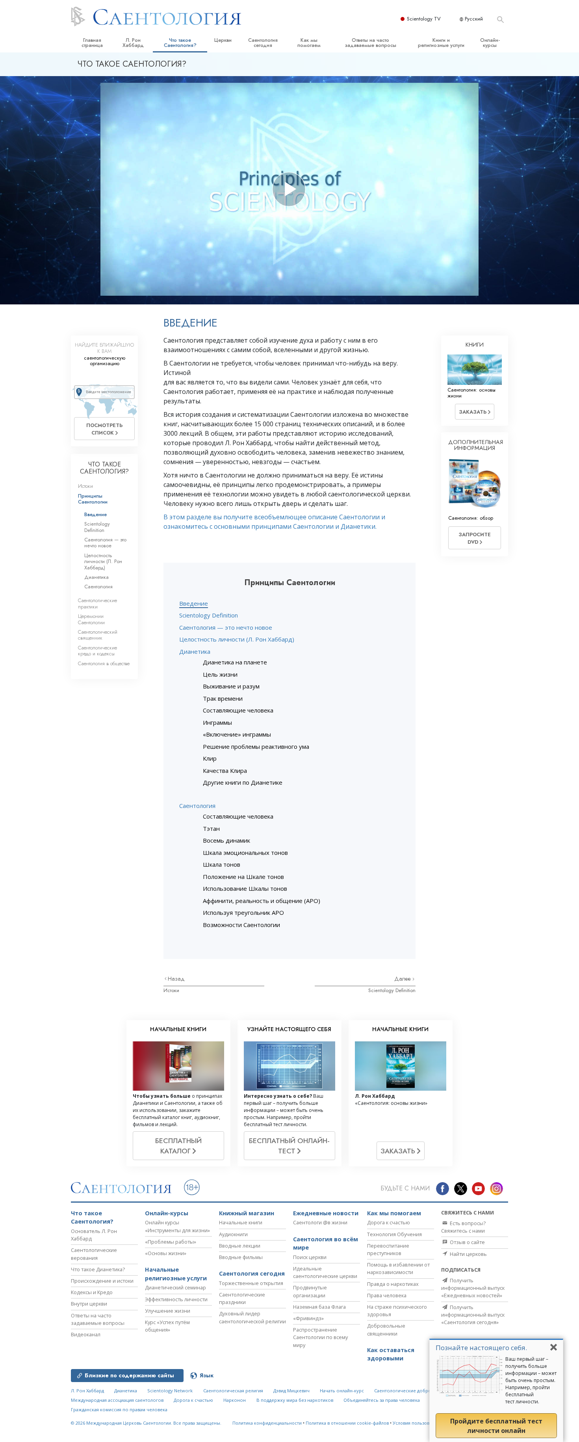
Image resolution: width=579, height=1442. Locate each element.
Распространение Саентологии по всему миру (320, 1337)
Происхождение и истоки (102, 1280)
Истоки (171, 990)
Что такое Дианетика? (98, 1269)
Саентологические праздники (242, 1298)
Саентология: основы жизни (471, 392)
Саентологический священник (97, 635)
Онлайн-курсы (490, 42)
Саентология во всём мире (325, 1243)
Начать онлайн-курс (342, 1390)
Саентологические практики (97, 603)
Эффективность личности (176, 1299)
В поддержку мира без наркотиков (294, 1400)
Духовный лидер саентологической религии (252, 1317)
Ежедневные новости (325, 1213)
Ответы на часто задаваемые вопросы (370, 42)
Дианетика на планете (235, 662)
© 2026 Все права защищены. (146, 1423)
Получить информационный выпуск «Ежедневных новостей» (473, 1288)
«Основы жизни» (165, 1253)
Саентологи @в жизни (320, 1222)
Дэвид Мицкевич (291, 1390)
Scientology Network (170, 1390)
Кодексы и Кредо (92, 1292)
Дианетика (194, 651)
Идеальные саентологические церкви (325, 1272)
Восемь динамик (226, 840)
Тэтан (211, 828)
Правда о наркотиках (393, 1283)
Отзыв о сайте (467, 1242)
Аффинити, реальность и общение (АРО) (261, 901)
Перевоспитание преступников (388, 1249)
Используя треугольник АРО (243, 912)
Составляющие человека (238, 710)
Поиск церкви (310, 1257)
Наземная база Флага (319, 1306)
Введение (193, 603)
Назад (176, 979)
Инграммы (217, 722)
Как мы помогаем (309, 42)
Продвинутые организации (310, 1291)
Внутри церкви (89, 1303)
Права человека (386, 1295)
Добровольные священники (386, 1329)
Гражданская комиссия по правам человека (119, 1409)
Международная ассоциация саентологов (117, 1400)
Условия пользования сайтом (424, 1423)
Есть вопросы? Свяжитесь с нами (463, 1227)
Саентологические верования (94, 1253)
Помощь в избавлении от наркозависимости (398, 1268)
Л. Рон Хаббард (133, 42)
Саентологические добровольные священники (426, 1390)
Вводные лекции (239, 1245)
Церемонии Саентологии (91, 619)
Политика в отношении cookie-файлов (347, 1423)
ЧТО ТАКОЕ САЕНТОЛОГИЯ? (104, 468)
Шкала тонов (221, 864)
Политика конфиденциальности (267, 1423)
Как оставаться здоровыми (390, 1354)
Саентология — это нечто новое (225, 627)
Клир (210, 758)
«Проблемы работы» (170, 1241)
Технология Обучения (394, 1234)
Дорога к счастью (388, 1222)
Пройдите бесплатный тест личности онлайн (496, 1426)
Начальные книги (240, 1222)
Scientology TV (424, 18)
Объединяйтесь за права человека (381, 1400)
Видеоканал (85, 1334)
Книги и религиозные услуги (441, 42)
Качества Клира (225, 770)
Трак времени (223, 698)
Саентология (197, 806)
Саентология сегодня (263, 42)
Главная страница (92, 42)
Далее (403, 979)
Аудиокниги (233, 1234)
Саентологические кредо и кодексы (97, 650)
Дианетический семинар (175, 1287)
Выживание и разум (231, 686)
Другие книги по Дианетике (242, 782)
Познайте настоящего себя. (481, 1347)
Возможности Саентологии (241, 925)
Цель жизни (220, 674)
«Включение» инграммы (237, 734)
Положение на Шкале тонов (243, 876)
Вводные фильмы (241, 1257)
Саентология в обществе (104, 663)
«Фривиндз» (308, 1318)
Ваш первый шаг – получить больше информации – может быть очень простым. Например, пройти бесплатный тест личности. (531, 1380)
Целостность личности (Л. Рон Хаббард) (236, 639)
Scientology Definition (208, 615)
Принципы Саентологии (93, 499)
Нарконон (234, 1400)
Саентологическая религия (233, 1390)
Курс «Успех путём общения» (167, 1326)
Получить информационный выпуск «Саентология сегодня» (473, 1315)
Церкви (223, 40)
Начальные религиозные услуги (176, 1274)
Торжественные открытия (251, 1283)
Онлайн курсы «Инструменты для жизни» (177, 1226)
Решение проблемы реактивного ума (256, 746)
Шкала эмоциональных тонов (245, 852)
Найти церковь (468, 1253)
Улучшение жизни (167, 1310)
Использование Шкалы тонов (245, 888)
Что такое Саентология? (180, 42)
